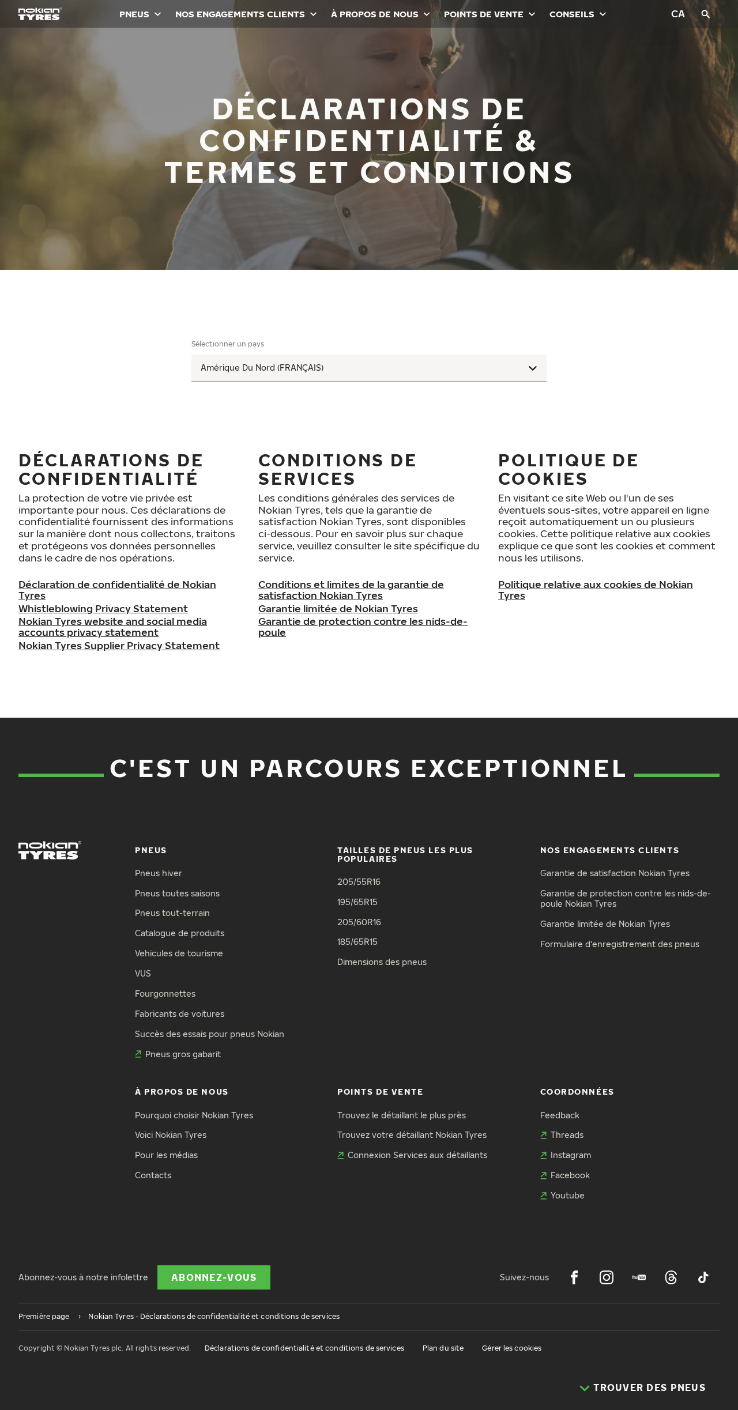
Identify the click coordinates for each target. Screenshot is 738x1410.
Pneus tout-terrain (172, 913)
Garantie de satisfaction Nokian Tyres (615, 873)
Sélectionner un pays (227, 344)
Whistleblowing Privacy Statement (103, 608)
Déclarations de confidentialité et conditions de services (304, 1348)
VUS (143, 973)
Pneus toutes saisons (177, 893)
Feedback (559, 1115)
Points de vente (484, 14)
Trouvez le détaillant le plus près (401, 1115)
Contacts (153, 1175)
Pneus (134, 14)
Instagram (571, 1155)
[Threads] (671, 1277)
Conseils (571, 14)
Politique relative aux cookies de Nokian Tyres (595, 589)
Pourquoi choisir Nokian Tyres (194, 1115)
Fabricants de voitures (179, 1014)
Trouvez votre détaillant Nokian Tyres (412, 1135)
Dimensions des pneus (382, 962)
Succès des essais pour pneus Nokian (209, 1034)
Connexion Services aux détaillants (417, 1155)
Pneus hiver (158, 873)
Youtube (568, 1195)
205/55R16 (359, 882)
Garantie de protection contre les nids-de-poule (363, 626)
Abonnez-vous (214, 1277)
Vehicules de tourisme (179, 953)
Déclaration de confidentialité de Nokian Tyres (117, 589)
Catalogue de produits (179, 933)
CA (678, 13)
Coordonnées (577, 1091)
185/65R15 (357, 942)
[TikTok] (703, 1277)
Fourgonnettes (165, 993)
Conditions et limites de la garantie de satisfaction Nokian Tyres (351, 589)
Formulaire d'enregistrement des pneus (619, 944)
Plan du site (443, 1348)
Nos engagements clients (240, 14)
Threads (567, 1135)
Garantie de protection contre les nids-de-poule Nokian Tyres (625, 898)
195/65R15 (357, 902)
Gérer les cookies (511, 1348)
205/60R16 (359, 922)
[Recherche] (706, 14)
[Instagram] (606, 1277)
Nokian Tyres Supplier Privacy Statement (119, 645)
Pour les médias (166, 1155)
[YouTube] (639, 1277)
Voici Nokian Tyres (170, 1135)
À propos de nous (375, 14)
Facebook (570, 1175)
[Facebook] (574, 1277)
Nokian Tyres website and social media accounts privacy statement (112, 626)
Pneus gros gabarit (183, 1054)
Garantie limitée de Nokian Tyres (338, 608)
